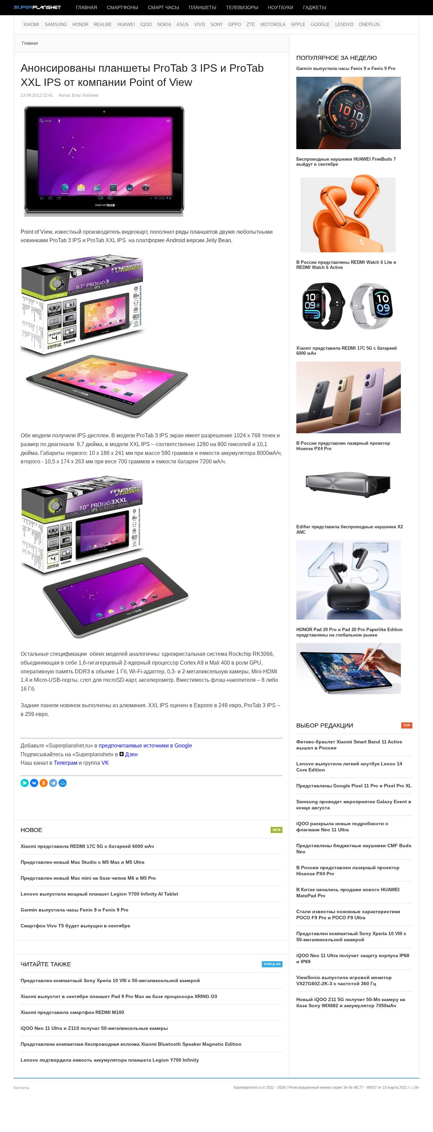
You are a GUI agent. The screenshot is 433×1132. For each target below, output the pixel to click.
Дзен (131, 754)
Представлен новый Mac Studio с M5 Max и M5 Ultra (82, 862)
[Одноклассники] (44, 783)
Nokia (164, 24)
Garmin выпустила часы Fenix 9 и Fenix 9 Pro (75, 909)
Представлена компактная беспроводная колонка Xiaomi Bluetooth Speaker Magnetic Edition (131, 1044)
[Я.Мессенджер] (25, 783)
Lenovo (344, 24)
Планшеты (202, 7)
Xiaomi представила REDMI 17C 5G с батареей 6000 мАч (87, 846)
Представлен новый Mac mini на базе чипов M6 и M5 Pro (88, 878)
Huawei (126, 24)
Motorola (273, 24)
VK (105, 763)
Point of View (36, 232)
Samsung (56, 24)
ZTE (251, 24)
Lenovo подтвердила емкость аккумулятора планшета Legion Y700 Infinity (110, 1060)
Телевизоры (242, 7)
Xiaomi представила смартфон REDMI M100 (72, 1012)
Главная (86, 7)
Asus (183, 24)
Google (320, 24)
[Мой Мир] (63, 783)
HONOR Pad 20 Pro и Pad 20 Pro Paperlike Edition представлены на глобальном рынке (349, 632)
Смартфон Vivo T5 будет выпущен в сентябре (75, 925)
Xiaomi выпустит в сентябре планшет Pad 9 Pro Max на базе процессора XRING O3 (119, 996)
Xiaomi (31, 24)
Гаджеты (314, 7)
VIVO (199, 24)
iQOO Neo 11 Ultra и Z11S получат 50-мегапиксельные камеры (94, 1028)
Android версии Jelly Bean (198, 240)
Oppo (234, 24)
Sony (216, 24)
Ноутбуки (280, 7)
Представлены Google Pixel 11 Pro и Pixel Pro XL (354, 785)
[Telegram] (53, 783)
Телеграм (65, 763)
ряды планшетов (197, 232)
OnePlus (369, 24)
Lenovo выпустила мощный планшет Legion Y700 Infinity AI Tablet (99, 894)
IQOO (146, 24)
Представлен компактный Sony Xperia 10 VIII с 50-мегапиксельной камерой (110, 980)
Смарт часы (163, 7)
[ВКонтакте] (34, 783)
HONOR (80, 24)
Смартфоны (122, 7)
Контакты (21, 1088)
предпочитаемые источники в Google (145, 745)
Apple (298, 24)
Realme (103, 24)
